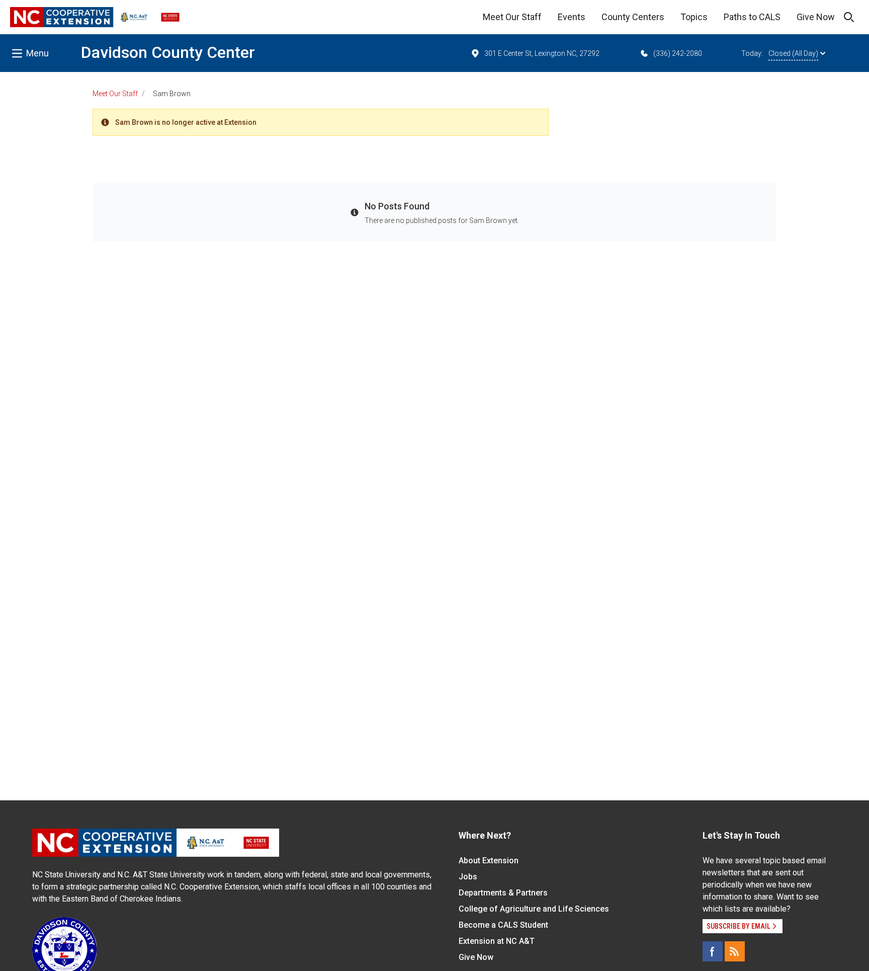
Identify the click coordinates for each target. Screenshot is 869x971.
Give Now (816, 17)
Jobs (468, 876)
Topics (694, 17)
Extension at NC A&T (497, 941)
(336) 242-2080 (677, 53)
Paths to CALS (752, 17)
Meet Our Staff (512, 17)
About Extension (488, 860)
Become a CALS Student (503, 925)
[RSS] (735, 951)
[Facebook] (713, 951)
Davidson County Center (168, 52)
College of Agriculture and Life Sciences (534, 909)
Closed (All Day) (793, 53)
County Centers (632, 17)
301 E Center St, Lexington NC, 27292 (541, 53)
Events (571, 17)
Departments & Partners (503, 893)
